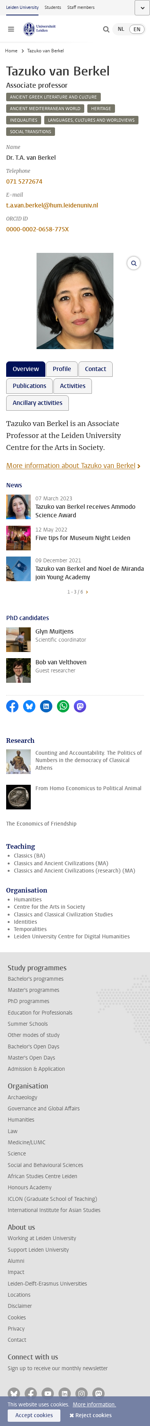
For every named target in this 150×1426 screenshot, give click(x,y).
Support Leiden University (38, 1250)
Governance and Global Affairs (44, 1108)
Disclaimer (20, 1306)
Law (13, 1131)
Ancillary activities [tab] (37, 403)
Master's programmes (33, 990)
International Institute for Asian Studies (54, 1210)
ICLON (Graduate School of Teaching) (52, 1199)
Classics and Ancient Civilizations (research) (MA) (74, 870)
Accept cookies (34, 1415)
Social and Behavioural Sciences (45, 1165)
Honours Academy (30, 1187)
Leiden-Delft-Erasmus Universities (47, 1283)
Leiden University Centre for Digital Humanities (72, 936)
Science (17, 1153)
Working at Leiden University (42, 1238)
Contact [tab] (95, 369)
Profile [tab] (62, 369)
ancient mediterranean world (45, 109)
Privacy (16, 1328)
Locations (19, 1295)
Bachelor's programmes (35, 979)
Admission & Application (36, 1069)
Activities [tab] (72, 386)
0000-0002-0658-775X (37, 229)
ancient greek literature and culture (53, 97)
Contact (17, 1340)
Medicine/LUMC (26, 1142)
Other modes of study (34, 1035)
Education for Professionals (40, 1012)
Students (53, 7)
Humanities (28, 899)
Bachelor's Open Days (33, 1046)
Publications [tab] (29, 386)
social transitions (30, 132)
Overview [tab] (26, 369)
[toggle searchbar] (106, 29)
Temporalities (30, 929)
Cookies (17, 1317)
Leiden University (22, 7)
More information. (94, 1404)
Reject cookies (93, 1415)
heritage (101, 109)
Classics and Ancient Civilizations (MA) (61, 863)
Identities (25, 922)
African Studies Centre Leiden (42, 1176)
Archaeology (22, 1097)
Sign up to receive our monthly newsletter (58, 1368)
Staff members (81, 7)
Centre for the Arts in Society (49, 907)
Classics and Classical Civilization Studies (63, 914)
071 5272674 (24, 181)
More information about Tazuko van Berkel (70, 465)
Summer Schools (28, 1024)
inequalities (23, 120)
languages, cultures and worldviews (91, 120)
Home (11, 51)
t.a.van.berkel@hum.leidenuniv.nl (52, 205)
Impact (16, 1272)
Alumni (16, 1261)
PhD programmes (28, 1001)
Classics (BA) (29, 855)
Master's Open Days (31, 1058)
